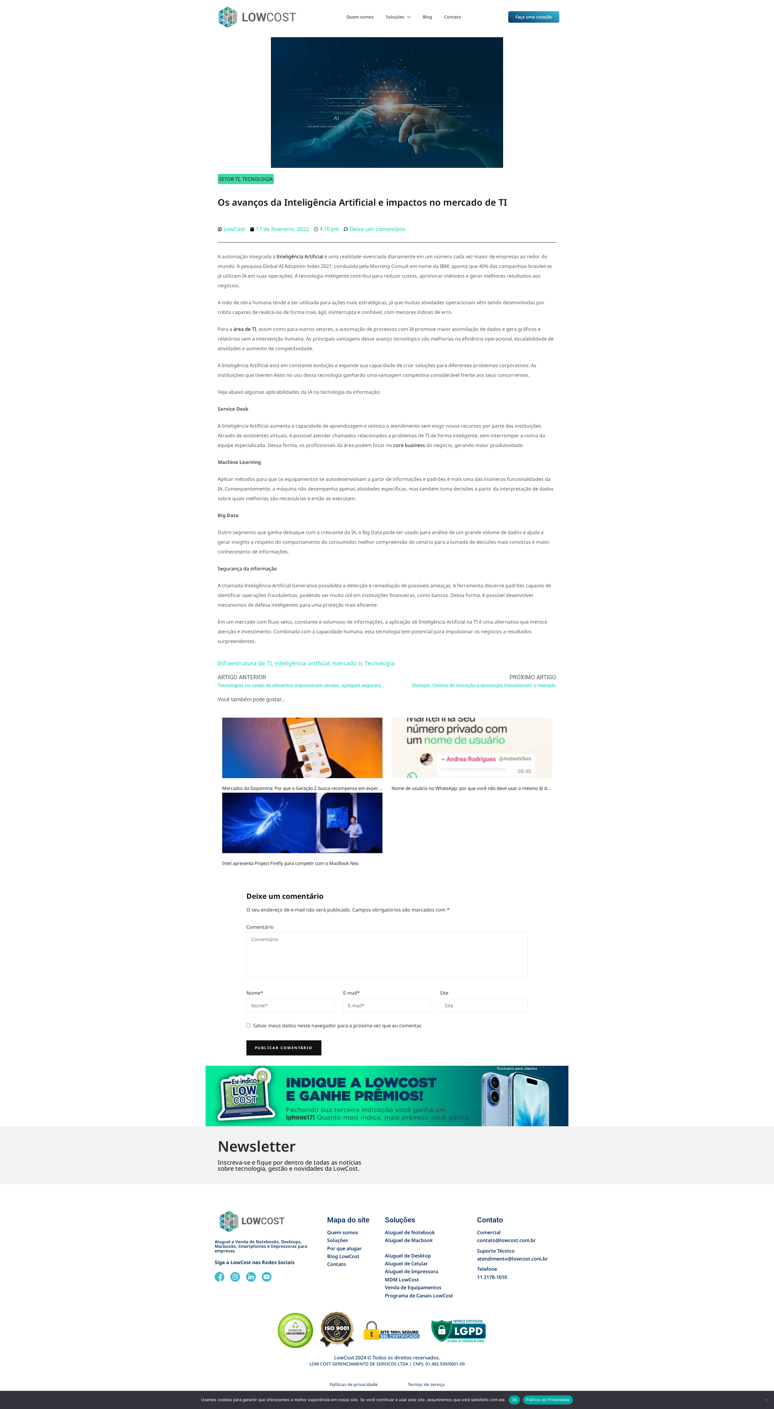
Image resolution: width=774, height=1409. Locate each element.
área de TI (244, 329)
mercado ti (347, 663)
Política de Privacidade (548, 1399)
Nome (254, 993)
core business (409, 445)
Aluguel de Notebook (410, 1232)
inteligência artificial (302, 663)
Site (444, 993)
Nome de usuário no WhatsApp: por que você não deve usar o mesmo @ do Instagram (482, 788)
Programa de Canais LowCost (419, 1295)
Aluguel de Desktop (408, 1255)
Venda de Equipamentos (413, 1287)
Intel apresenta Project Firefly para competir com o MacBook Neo (290, 863)
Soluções (395, 17)
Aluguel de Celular (406, 1263)
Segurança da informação (247, 568)
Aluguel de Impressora (411, 1271)
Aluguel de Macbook (409, 1240)
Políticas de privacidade (354, 1384)
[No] (766, 1400)
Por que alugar (344, 1248)
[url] (302, 748)
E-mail (351, 993)
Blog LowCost (343, 1256)
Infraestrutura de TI (245, 663)
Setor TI (229, 179)
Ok (514, 1399)
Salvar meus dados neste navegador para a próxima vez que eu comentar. (337, 1025)
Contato (452, 17)
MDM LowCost (402, 1279)
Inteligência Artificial (300, 256)
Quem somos (360, 17)
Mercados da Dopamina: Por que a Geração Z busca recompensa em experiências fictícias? (316, 788)
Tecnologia (257, 179)
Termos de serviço (426, 1384)
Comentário (260, 927)
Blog (427, 17)
